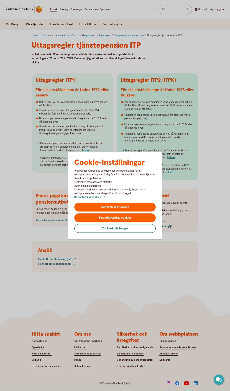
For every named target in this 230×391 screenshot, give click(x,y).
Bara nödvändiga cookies (115, 218)
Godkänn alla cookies (115, 207)
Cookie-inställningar (115, 228)
